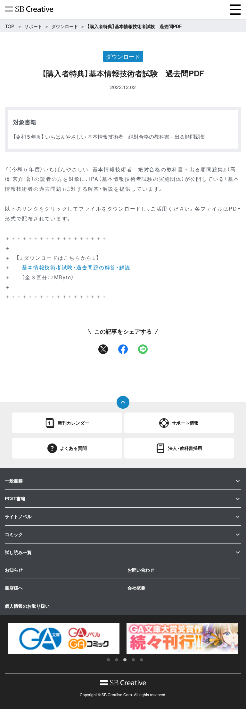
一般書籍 (14, 480)
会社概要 (136, 587)
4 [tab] (133, 659)
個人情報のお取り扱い (27, 606)
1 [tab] (108, 659)
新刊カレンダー (73, 423)
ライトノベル (18, 516)
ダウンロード (64, 26)
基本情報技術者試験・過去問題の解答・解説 (76, 267)
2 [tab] (116, 659)
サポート (33, 26)
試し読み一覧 (18, 552)
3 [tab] (125, 659)
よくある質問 (73, 448)
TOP (9, 26)
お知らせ (14, 570)
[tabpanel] (63, 638)
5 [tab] (141, 659)
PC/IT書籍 (15, 498)
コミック (14, 534)
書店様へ (14, 587)
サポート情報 (185, 423)
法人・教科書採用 (185, 448)
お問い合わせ (140, 570)
